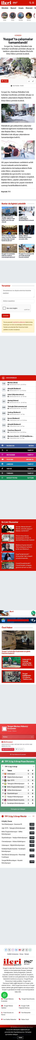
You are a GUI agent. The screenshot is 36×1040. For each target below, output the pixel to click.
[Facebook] (5, 949)
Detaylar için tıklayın (18, 809)
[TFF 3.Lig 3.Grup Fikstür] (33, 816)
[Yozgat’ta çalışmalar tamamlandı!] (18, 68)
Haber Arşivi (25, 1019)
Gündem (4, 8)
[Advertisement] (18, 355)
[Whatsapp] (30, 949)
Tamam (20, 1037)
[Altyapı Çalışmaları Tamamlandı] (18, 150)
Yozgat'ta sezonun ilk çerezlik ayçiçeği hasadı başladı (26, 255)
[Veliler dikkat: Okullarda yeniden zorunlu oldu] (26, 230)
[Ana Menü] (33, 3)
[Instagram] (12, 949)
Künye (21, 954)
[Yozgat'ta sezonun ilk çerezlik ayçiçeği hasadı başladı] (26, 248)
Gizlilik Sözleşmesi (13, 954)
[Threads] (26, 949)
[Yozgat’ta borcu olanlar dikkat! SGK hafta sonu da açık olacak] (9, 211)
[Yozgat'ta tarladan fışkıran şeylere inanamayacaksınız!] (9, 248)
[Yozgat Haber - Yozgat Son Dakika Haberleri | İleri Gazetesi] (9, 2)
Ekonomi (29, 8)
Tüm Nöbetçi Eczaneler (19, 754)
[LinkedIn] (16, 949)
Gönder (6, 316)
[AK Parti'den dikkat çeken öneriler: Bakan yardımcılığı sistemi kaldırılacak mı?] (9, 230)
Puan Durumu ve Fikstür (7, 1013)
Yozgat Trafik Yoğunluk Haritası (24, 1007)
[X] (9, 949)
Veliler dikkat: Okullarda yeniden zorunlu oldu (25, 237)
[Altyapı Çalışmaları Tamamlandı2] (18, 113)
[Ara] (30, 3)
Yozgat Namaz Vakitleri (7, 1007)
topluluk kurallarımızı (19, 322)
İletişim (27, 954)
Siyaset (13, 8)
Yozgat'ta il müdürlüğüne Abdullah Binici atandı (26, 218)
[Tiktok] (23, 949)
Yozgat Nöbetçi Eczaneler (7, 1000)
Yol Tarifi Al (20, 749)
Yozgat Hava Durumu (28, 999)
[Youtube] (19, 949)
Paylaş (6, 81)
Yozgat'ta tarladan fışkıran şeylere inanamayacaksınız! (8, 255)
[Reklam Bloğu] (18, 613)
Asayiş (20, 8)
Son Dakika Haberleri (9, 1019)
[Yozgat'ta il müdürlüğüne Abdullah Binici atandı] (26, 211)
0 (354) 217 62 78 (8, 749)
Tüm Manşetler (26, 1012)
